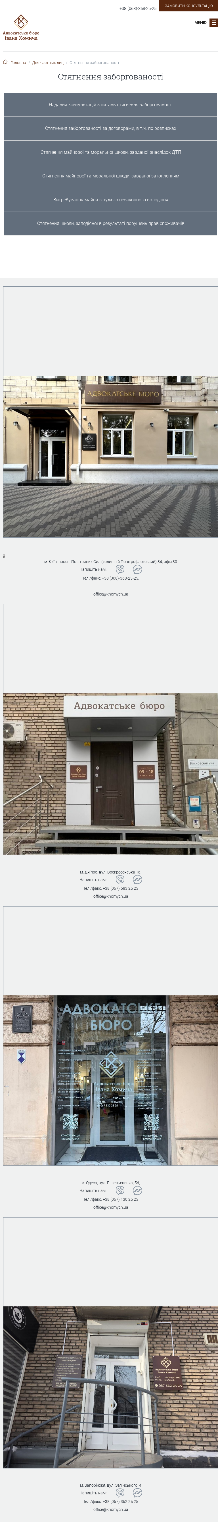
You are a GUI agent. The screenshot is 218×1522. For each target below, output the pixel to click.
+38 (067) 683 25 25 (120, 888)
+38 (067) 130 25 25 (120, 1199)
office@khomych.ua (110, 594)
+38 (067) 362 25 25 (120, 1501)
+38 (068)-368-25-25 (138, 8)
